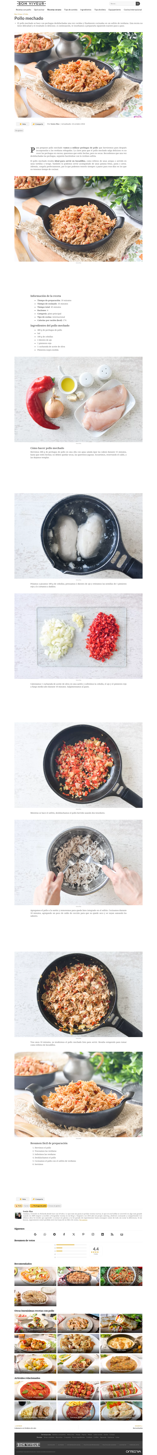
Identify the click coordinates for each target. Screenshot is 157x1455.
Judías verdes (97, 1434)
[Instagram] (93, 1234)
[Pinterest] (83, 1234)
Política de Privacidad (91, 1445)
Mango (78, 1434)
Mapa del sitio (134, 1445)
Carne (26, 1206)
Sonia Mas (28, 1211)
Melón (90, 1434)
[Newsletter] (122, 1234)
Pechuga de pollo (39, 1206)
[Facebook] (64, 1234)
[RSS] (112, 1234)
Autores (61, 1445)
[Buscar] (138, 4)
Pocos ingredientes (78, 1437)
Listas (117, 1437)
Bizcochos (59, 1437)
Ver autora (83, 1220)
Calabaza (89, 1437)
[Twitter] (74, 1234)
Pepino (84, 1434)
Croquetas (67, 1437)
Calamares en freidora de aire (25, 1428)
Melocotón (70, 1434)
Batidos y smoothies (59, 1434)
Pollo (20, 1206)
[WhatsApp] (45, 1234)
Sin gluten (19, 130)
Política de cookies (109, 1445)
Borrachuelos (138, 1428)
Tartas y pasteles (49, 1437)
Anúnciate (51, 1445)
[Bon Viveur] (31, 3)
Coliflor (96, 1437)
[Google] (35, 1234)
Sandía (106, 1434)
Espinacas (111, 1437)
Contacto (122, 1445)
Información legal (74, 1445)
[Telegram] (55, 1234)
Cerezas (112, 1434)
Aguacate (103, 1437)
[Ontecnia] (133, 1452)
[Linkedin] (103, 1234)
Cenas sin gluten (54, 1206)
